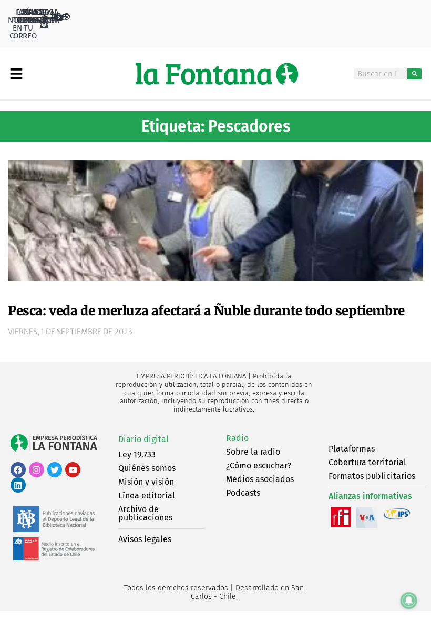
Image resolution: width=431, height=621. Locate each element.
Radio (237, 438)
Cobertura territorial (367, 462)
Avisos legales (144, 539)
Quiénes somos (147, 468)
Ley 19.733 (137, 454)
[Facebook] (18, 469)
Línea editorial (146, 495)
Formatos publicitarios (372, 476)
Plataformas (352, 449)
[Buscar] (414, 73)
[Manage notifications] (409, 600)
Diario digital (143, 439)
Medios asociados (260, 479)
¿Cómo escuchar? (258, 465)
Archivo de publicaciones (145, 513)
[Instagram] (36, 469)
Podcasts (243, 493)
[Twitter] (55, 469)
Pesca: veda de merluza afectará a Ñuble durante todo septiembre (206, 311)
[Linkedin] (18, 485)
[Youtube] (72, 469)
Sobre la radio (253, 452)
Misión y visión (146, 482)
